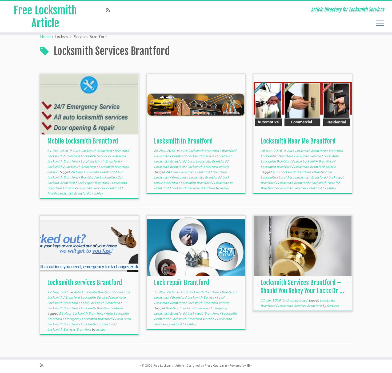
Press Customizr (216, 365)
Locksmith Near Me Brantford (298, 141)
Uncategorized (297, 300)
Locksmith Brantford (81, 166)
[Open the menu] (380, 23)
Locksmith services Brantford (84, 283)
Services (333, 305)
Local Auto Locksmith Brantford (302, 177)
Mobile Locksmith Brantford (82, 141)
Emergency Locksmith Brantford (196, 177)
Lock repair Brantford (93, 182)
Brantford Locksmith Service (86, 156)
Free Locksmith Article (45, 17)
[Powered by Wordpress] (248, 364)
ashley (98, 193)
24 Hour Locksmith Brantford (92, 172)
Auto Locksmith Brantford (93, 150)
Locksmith (55, 166)
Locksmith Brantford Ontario (193, 318)
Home (45, 36)
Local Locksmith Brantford (101, 161)
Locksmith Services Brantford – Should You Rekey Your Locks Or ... (302, 287)
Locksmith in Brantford (183, 141)
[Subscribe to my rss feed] (109, 9)
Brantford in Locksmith (98, 177)
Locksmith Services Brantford (99, 188)
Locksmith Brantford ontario (208, 166)
